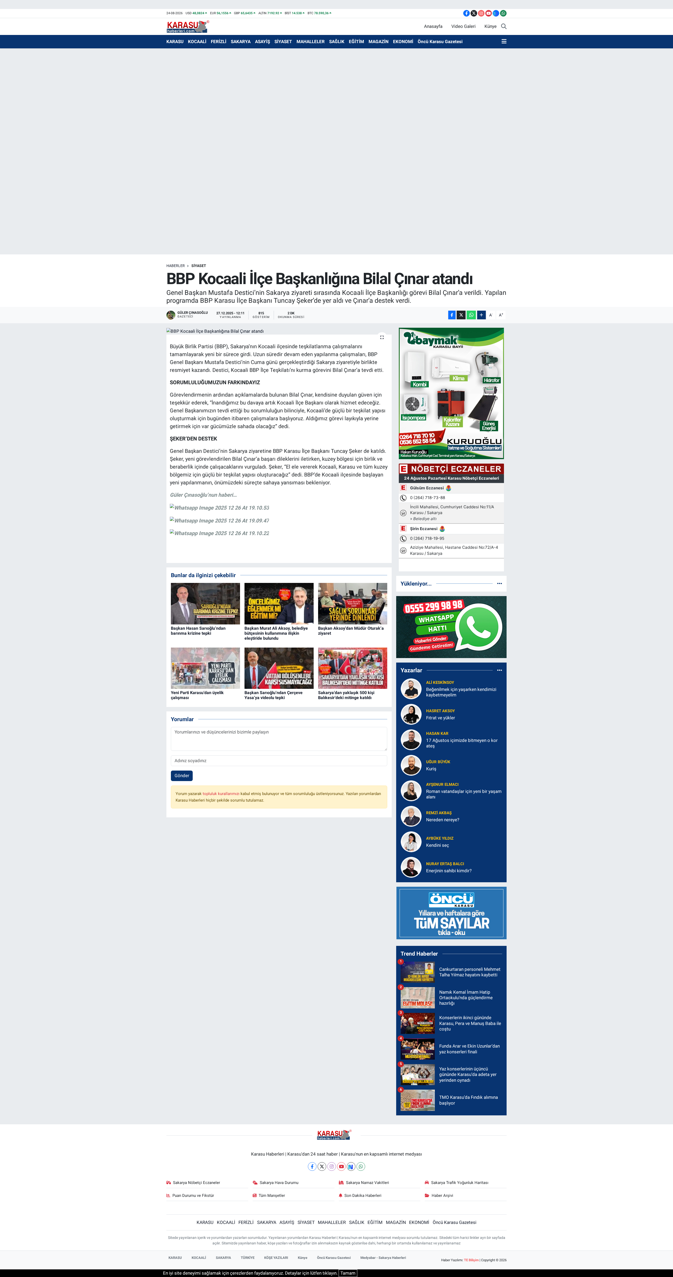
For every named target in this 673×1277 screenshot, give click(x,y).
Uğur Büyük (438, 762)
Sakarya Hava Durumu (279, 1182)
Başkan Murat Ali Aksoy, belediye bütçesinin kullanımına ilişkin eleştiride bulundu (276, 633)
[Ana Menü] (504, 41)
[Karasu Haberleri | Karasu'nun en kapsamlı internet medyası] (190, 26)
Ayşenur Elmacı (442, 784)
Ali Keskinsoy (440, 682)
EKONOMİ (403, 41)
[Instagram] (331, 1166)
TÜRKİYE (247, 1258)
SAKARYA (241, 41)
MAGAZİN (379, 41)
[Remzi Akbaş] (411, 815)
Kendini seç (437, 845)
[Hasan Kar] (411, 739)
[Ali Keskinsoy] (411, 688)
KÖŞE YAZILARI (276, 1258)
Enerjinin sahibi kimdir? (449, 870)
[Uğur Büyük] (411, 764)
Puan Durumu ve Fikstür (193, 1195)
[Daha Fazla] (481, 315)
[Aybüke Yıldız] (411, 841)
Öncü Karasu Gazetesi (440, 41)
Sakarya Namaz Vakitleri (367, 1182)
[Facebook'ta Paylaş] (452, 315)
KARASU (174, 41)
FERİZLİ (218, 41)
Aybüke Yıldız (439, 838)
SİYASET (283, 41)
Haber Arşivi (442, 1195)
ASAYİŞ (262, 41)
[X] (322, 1166)
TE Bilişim (471, 1260)
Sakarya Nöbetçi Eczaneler (196, 1182)
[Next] (351, 1166)
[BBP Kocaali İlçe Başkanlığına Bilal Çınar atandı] (279, 331)
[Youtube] (341, 1166)
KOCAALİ (197, 41)
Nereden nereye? (442, 819)
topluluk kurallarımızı (222, 793)
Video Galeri (463, 26)
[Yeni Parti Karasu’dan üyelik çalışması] (205, 667)
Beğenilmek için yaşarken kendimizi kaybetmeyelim (461, 692)
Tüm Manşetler (272, 1195)
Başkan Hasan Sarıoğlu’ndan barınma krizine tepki (198, 631)
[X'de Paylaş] (461, 315)
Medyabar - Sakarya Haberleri (383, 1258)
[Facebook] (312, 1166)
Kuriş (431, 768)
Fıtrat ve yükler (440, 717)
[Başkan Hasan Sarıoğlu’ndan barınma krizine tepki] (205, 603)
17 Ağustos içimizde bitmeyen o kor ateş (462, 743)
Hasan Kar (437, 733)
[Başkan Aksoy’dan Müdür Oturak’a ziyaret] (352, 603)
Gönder (182, 775)
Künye (491, 26)
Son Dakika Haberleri (362, 1195)
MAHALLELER (311, 41)
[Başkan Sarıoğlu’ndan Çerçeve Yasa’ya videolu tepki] (279, 667)
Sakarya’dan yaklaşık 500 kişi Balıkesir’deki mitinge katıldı (346, 695)
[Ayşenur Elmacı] (411, 790)
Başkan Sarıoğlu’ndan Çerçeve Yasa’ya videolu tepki (273, 695)
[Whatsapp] (360, 1166)
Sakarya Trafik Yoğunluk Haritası (459, 1182)
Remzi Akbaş (439, 813)
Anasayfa (433, 26)
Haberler (175, 266)
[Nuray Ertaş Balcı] (411, 866)
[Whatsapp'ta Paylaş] (471, 315)
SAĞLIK (336, 41)
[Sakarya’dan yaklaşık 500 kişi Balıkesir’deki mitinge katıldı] (352, 667)
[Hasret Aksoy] (411, 713)
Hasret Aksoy (440, 711)
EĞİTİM (356, 41)
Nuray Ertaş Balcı (445, 863)
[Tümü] (499, 583)
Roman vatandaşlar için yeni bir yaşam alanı (464, 794)
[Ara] (504, 26)
